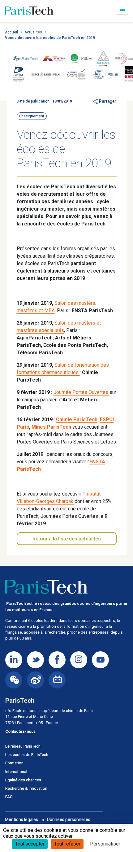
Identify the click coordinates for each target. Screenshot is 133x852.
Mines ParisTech (51, 427)
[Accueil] (29, 11)
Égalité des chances (23, 780)
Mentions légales (21, 819)
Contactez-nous (20, 731)
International (16, 771)
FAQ (9, 796)
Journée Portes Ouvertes (81, 392)
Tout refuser (67, 844)
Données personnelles (68, 819)
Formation (14, 763)
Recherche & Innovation (26, 788)
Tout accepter (30, 844)
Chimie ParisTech (76, 419)
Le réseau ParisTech (23, 746)
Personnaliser (105, 844)
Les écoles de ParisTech (26, 754)
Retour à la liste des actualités (66, 539)
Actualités (33, 32)
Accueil (11, 32)
